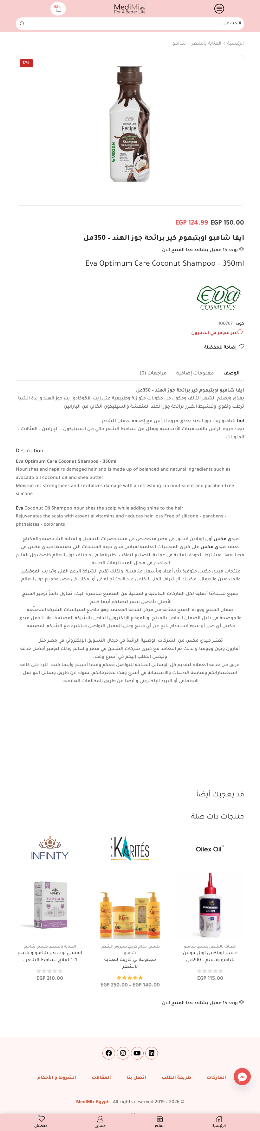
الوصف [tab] (231, 373)
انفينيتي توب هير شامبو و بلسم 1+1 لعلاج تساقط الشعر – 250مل (50, 960)
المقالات (101, 1078)
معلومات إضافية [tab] (195, 373)
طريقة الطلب (176, 1078)
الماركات (216, 1078)
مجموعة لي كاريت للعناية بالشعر (130, 964)
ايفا (240, 421)
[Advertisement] (130, 743)
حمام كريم (138, 947)
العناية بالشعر (206, 43)
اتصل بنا (136, 1078)
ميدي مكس (226, 539)
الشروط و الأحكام (56, 1078)
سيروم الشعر (114, 947)
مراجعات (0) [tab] (153, 373)
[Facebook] (108, 1053)
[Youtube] (137, 1053)
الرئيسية (235, 43)
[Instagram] (123, 1053)
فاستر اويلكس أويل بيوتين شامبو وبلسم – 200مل (210, 957)
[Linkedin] (151, 1053)
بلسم (203, 947)
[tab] (231, 373)
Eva (19, 508)
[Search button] (22, 23)
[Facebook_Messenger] (242, 1076)
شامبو (179, 43)
